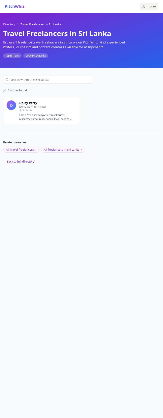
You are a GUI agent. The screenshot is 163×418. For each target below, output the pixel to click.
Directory (9, 24)
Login (152, 6)
